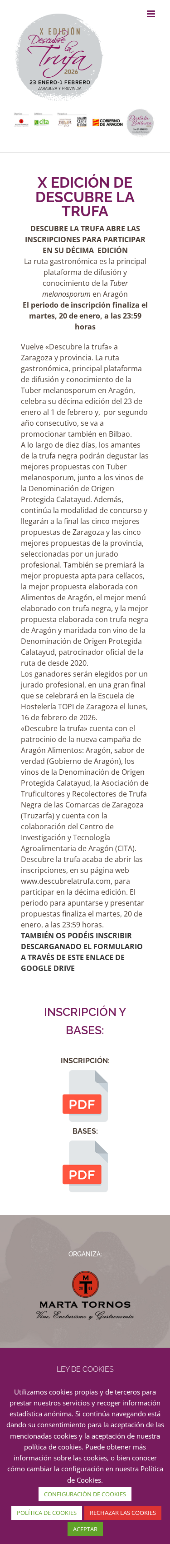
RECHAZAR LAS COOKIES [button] (123, 1513)
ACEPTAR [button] (85, 1529)
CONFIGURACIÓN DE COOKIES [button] (85, 1494)
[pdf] (85, 1074)
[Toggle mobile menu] (151, 14)
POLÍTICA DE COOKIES (47, 1513)
